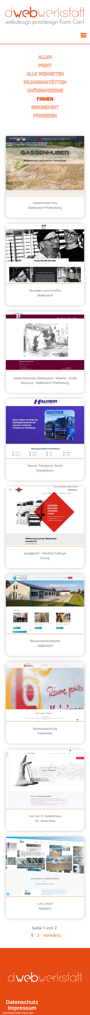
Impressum (22, 1008)
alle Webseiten (45, 74)
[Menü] (83, 35)
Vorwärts (52, 935)
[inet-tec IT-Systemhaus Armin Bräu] (45, 778)
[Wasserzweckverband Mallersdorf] (45, 603)
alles (45, 57)
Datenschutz (22, 1002)
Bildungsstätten (45, 82)
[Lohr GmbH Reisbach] (45, 866)
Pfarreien (45, 115)
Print (45, 65)
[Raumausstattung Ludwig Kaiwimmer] (45, 691)
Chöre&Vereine (45, 90)
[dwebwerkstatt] (45, 16)
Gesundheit (45, 107)
